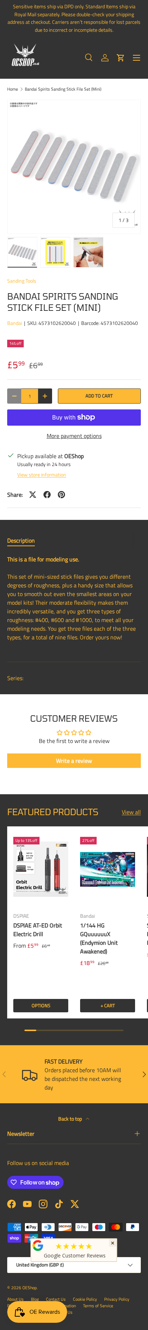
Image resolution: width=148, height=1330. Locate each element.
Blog (35, 1299)
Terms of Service (98, 1305)
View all (131, 812)
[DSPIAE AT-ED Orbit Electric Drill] (40, 869)
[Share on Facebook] (47, 494)
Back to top (70, 1118)
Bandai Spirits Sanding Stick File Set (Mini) (63, 89)
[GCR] (38, 1245)
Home (12, 89)
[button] (121, 58)
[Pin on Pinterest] (61, 494)
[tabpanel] (74, 602)
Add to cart (99, 395)
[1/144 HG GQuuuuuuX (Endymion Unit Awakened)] (107, 869)
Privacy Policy (116, 1299)
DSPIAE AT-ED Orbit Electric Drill (37, 929)
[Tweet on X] (33, 494)
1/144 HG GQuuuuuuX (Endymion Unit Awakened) (99, 938)
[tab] (21, 540)
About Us (15, 1299)
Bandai (14, 323)
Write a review (74, 760)
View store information (41, 474)
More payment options (74, 435)
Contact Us (56, 1299)
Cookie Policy (85, 1299)
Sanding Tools (21, 280)
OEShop (29, 1287)
